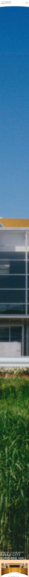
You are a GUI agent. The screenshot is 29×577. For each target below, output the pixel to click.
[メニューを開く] (27, 2)
